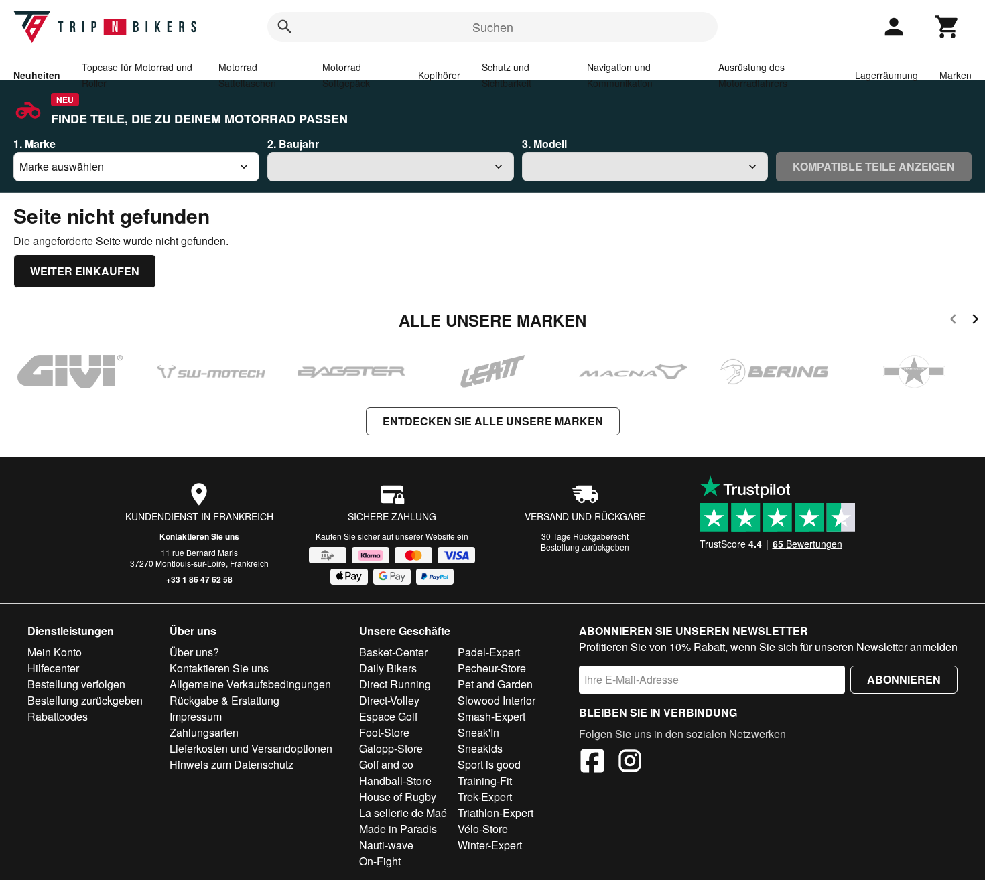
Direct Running (395, 684)
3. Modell (544, 143)
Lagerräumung (886, 75)
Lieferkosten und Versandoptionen (251, 748)
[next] (975, 321)
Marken (955, 75)
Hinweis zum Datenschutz (231, 764)
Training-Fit (485, 780)
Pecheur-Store (492, 668)
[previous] (953, 321)
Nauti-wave (386, 845)
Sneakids (480, 748)
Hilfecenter (53, 668)
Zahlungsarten (204, 732)
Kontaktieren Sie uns (199, 536)
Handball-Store (395, 780)
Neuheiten (36, 75)
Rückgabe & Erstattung (224, 700)
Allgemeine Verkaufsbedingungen (250, 684)
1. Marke (34, 143)
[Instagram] (629, 762)
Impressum (196, 716)
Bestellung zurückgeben (585, 547)
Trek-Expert (485, 796)
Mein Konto (54, 652)
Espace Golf (388, 716)
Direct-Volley (389, 700)
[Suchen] (284, 27)
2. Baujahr (293, 143)
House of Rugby (397, 796)
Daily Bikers (388, 668)
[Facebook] (592, 762)
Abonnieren (904, 679)
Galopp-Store (391, 748)
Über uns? (194, 652)
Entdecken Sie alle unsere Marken (493, 421)
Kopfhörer (439, 75)
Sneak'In (478, 732)
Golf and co (386, 764)
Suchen (492, 26)
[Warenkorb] (947, 26)
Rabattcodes (57, 716)
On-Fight (380, 861)
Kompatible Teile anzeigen (874, 166)
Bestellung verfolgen (76, 684)
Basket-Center (393, 652)
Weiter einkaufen (84, 271)
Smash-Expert (491, 716)
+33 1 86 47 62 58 (199, 579)
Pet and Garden (495, 684)
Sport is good (489, 764)
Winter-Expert (490, 845)
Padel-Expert (489, 652)
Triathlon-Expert (495, 812)
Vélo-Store (483, 828)
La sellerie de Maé (403, 812)
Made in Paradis (398, 828)
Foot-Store (384, 732)
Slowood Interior (496, 700)
